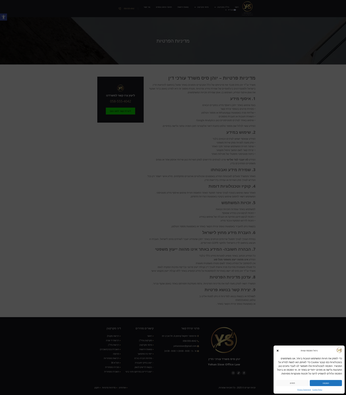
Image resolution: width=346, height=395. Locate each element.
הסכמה (326, 383)
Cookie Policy (317, 390)
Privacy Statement (304, 390)
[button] (277, 350)
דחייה (292, 383)
